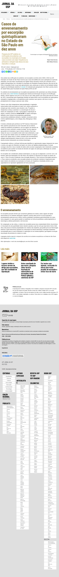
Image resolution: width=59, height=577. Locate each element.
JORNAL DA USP (8, 5)
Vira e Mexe (49, 533)
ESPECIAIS (20, 376)
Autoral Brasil (49, 402)
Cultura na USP (50, 422)
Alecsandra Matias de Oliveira (23, 387)
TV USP (32, 376)
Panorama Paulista (9, 425)
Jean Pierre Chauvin (22, 462)
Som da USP (49, 506)
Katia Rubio (22, 487)
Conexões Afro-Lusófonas (50, 412)
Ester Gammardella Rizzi (23, 422)
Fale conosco (5, 325)
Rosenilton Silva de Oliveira (23, 524)
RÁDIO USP (48, 373)
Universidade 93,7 (50, 512)
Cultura (20, 12)
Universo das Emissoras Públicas (50, 516)
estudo (23, 87)
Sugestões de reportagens (9, 320)
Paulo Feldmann (23, 520)
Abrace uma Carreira (49, 384)
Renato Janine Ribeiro (35, 471)
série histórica (14, 94)
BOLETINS (47, 539)
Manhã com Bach (50, 453)
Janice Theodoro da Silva (23, 455)
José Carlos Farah (35, 428)
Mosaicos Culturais (50, 461)
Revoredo (50, 497)
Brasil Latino (49, 408)
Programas (50, 380)
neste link (12, 238)
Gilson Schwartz (36, 409)
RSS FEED (4, 364)
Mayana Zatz (35, 453)
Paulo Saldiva (35, 461)
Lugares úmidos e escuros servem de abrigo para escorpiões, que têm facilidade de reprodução (9, 267)
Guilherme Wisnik (36, 419)
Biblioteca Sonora (50, 405)
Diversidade (28, 12)
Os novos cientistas (50, 478)
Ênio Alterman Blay (22, 418)
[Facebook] (2, 72)
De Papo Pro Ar (50, 425)
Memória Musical (50, 456)
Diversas (50, 430)
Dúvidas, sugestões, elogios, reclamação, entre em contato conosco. (16, 326)
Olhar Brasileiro (50, 472)
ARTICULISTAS (21, 381)
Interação (50, 446)
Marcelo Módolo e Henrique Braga (22, 495)
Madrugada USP (50, 450)
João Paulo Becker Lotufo (35, 423)
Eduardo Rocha (36, 406)
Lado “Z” (50, 448)
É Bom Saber (49, 436)
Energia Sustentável (9, 422)
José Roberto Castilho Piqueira (22, 482)
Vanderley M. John (23, 528)
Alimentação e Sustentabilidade (10, 407)
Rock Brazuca (49, 500)
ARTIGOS (19, 373)
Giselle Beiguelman (36, 412)
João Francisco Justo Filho (23, 467)
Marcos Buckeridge (23, 500)
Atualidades (4, 12)
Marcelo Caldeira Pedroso (22, 491)
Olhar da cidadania (50, 475)
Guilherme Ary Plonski (23, 443)
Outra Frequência (50, 481)
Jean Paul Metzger (23, 458)
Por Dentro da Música (50, 488)
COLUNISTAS (34, 383)
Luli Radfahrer (36, 438)
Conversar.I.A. (51, 419)
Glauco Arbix (35, 416)
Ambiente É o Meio (50, 396)
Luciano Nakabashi (36, 435)
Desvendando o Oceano (9, 418)
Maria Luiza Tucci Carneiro (22, 504)
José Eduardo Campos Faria (22, 477)
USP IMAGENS (35, 378)
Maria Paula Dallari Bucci (22, 509)
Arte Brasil (49, 399)
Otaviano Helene (22, 514)
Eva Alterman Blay (22, 426)
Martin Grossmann (36, 450)
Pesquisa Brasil (50, 484)
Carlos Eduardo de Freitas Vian (36, 396)
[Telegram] (11, 72)
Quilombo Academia (50, 492)
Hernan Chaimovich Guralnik (23, 451)
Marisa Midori (35, 447)
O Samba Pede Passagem (50, 465)
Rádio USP (15, 16)
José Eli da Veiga (36, 432)
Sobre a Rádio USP (49, 377)
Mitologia (50, 459)
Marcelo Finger (36, 441)
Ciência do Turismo (8, 411)
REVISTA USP (35, 373)
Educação (36, 12)
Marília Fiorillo (35, 444)
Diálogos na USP (50, 428)
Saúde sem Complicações (51, 503)
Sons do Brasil (50, 509)
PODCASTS (6, 403)
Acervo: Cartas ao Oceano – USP (50, 388)
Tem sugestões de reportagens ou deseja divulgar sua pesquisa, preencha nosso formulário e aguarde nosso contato (26, 322)
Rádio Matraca (50, 495)
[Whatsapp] (7, 72)
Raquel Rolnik (35, 467)
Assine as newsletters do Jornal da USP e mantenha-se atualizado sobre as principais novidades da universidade (25, 331)
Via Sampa (49, 530)
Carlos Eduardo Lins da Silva (36, 402)
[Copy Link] (15, 72)
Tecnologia (24, 16)
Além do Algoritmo (50, 393)
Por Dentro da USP (9, 428)
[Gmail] (13, 72)
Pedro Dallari (35, 464)
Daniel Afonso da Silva (22, 396)
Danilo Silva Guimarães (23, 404)
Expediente (5, 348)
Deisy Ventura (22, 408)
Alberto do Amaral (36, 386)
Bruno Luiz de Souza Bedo (35, 391)
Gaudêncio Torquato (23, 436)
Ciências (12, 12)
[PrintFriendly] (17, 72)
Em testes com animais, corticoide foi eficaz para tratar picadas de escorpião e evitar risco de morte (49, 267)
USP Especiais (50, 524)
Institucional (43, 12)
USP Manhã (49, 527)
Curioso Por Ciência (8, 415)
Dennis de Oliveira (23, 411)
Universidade (32, 16)
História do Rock (50, 443)
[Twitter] (4, 72)
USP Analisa (49, 521)
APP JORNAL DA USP (7, 362)
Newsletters (5, 329)
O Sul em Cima (50, 469)
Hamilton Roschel (22, 447)
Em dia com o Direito (49, 440)
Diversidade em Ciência (50, 433)
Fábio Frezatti (22, 430)
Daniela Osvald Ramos (22, 400)
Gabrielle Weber (22, 433)
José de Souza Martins (22, 472)
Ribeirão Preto (6, 399)
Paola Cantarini (22, 517)
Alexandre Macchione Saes (23, 391)
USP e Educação (9, 432)
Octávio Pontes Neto (35, 457)
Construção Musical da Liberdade (50, 416)
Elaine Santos (22, 414)
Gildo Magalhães (23, 439)
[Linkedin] (9, 72)
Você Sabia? (49, 536)
